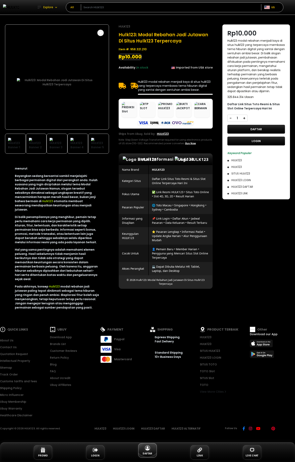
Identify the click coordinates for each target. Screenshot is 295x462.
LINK (200, 455)
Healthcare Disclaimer (16, 415)
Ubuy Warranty (11, 409)
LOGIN (256, 141)
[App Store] (262, 345)
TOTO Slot (207, 371)
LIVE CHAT (252, 455)
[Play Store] (262, 355)
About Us (6, 340)
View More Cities (212, 392)
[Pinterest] (273, 429)
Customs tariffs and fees (18, 381)
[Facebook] (244, 429)
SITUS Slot (207, 378)
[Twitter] (265, 429)
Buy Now (190, 143)
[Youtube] (258, 429)
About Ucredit (60, 378)
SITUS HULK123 (210, 351)
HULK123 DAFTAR (153, 429)
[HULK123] (11, 7)
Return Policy (59, 358)
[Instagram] (250, 429)
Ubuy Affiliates (60, 385)
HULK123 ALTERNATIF (186, 429)
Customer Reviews (63, 351)
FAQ (53, 371)
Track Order (9, 374)
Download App (61, 337)
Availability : (128, 68)
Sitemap (6, 368)
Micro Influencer (12, 395)
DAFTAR (256, 129)
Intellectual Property (15, 361)
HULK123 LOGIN (210, 358)
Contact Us (8, 347)
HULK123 (124, 26)
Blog (53, 364)
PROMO (43, 455)
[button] (100, 33)
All (72, 7)
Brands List (58, 344)
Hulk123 (47, 201)
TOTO (204, 385)
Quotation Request (14, 354)
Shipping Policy (11, 388)
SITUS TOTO (208, 364)
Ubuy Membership (13, 402)
